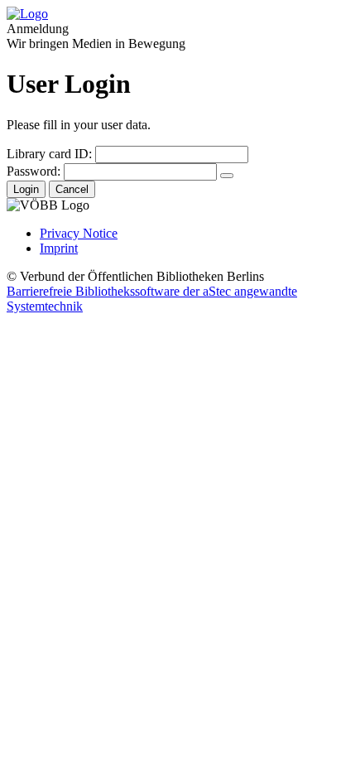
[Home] (27, 14)
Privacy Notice (79, 233)
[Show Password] (226, 175)
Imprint (59, 248)
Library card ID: (49, 154)
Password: (33, 171)
